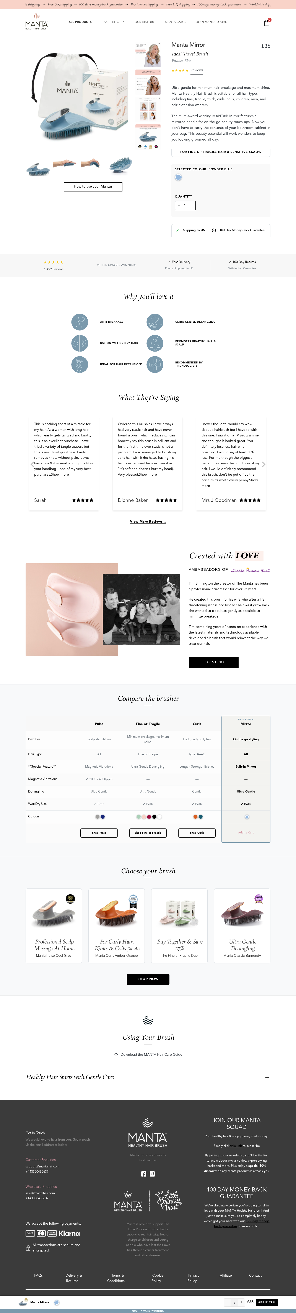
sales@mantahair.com (40, 1193)
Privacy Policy (193, 1278)
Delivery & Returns (74, 1278)
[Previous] (32, 464)
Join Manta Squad (212, 22)
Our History (145, 22)
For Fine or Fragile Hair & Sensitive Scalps (220, 152)
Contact (255, 1275)
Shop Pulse (99, 833)
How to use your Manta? (93, 186)
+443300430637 (37, 1172)
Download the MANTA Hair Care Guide (151, 1055)
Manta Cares (175, 22)
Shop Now (148, 979)
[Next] (263, 464)
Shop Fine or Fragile (148, 833)
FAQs (38, 1275)
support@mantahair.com (42, 1166)
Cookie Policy (158, 1278)
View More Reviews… (148, 522)
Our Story (214, 662)
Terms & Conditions (116, 1278)
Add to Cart (266, 1302)
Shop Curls (197, 833)
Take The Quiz (113, 22)
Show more (60, 475)
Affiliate (226, 1275)
